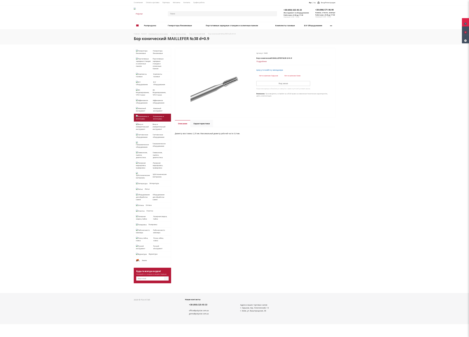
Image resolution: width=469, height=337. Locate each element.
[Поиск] (274, 13)
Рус (310, 3)
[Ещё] (331, 25)
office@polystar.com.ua (199, 310)
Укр (314, 3)
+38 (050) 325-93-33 (292, 10)
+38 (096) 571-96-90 (324, 9)
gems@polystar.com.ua (199, 313)
